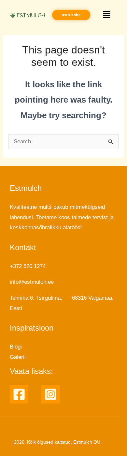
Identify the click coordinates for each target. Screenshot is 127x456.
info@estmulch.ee (32, 282)
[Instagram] (50, 394)
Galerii (18, 357)
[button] (106, 15)
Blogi (16, 347)
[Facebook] (19, 394)
